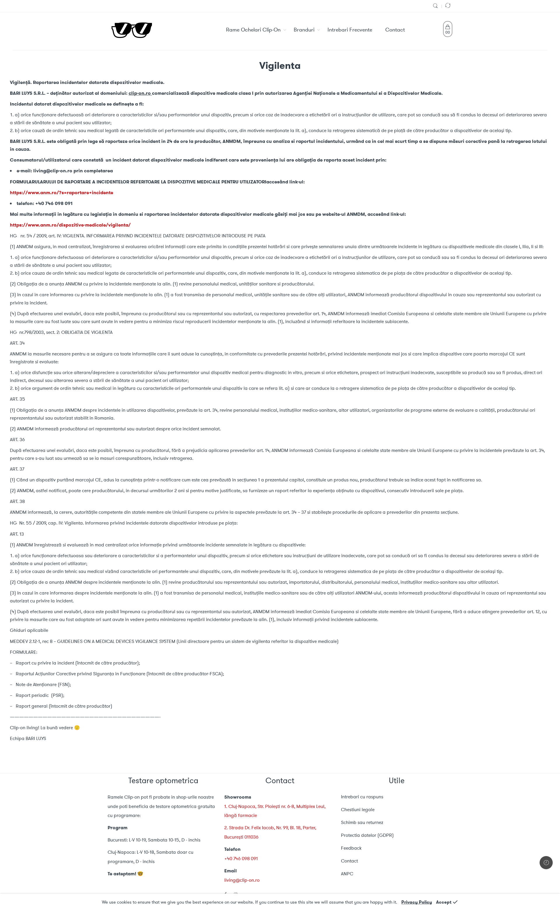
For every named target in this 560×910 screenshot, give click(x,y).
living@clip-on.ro (242, 880)
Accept (444, 902)
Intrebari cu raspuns (362, 796)
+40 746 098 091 (241, 858)
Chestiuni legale (357, 809)
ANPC (347, 873)
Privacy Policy (416, 902)
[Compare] (448, 6)
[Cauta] (436, 6)
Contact (349, 861)
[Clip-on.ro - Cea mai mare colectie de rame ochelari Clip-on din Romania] (132, 30)
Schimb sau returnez (362, 822)
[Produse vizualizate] (546, 862)
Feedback (351, 848)
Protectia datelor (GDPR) (367, 835)
